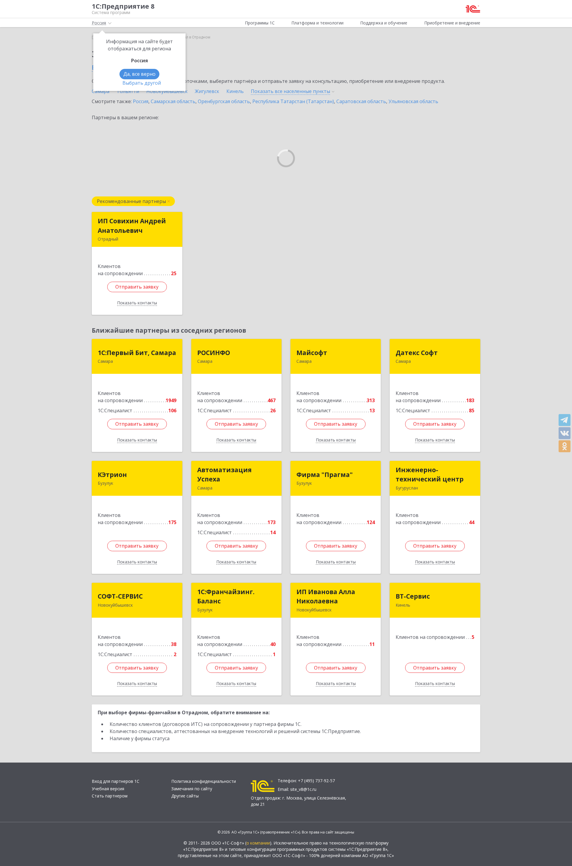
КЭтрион (112, 474)
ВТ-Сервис (413, 596)
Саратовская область (361, 101)
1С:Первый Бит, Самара (137, 352)
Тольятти (127, 91)
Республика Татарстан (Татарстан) (293, 101)
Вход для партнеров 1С (115, 781)
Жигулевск (207, 91)
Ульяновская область (413, 101)
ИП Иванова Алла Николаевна (325, 596)
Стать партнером (110, 796)
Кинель (235, 91)
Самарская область (173, 101)
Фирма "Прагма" (324, 474)
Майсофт (311, 352)
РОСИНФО (213, 352)
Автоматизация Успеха (224, 475)
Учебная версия (108, 788)
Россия (140, 101)
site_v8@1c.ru (303, 789)
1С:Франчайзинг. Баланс (225, 596)
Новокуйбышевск (167, 91)
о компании (258, 843)
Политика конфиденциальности (203, 781)
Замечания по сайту (191, 788)
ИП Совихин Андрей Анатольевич (132, 226)
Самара (100, 91)
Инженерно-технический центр (430, 475)
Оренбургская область (224, 101)
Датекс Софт (417, 352)
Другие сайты (185, 796)
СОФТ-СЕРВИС (120, 596)
